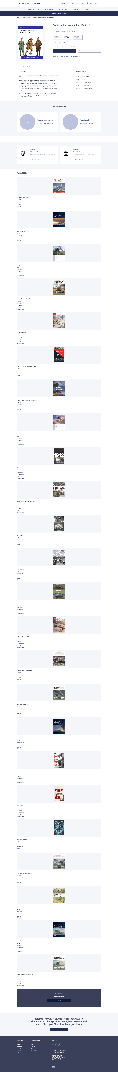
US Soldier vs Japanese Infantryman (25, 907)
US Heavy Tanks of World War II (24, 670)
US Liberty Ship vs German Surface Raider (26, 400)
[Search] (82, 3)
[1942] (59, 456)
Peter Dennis (84, 120)
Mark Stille (19, 202)
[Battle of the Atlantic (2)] (59, 185)
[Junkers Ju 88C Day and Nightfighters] (59, 625)
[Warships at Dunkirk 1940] (59, 692)
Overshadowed (20, 569)
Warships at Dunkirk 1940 (23, 704)
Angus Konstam (20, 235)
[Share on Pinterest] (25, 66)
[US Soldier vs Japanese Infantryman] (59, 895)
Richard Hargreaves (20, 472)
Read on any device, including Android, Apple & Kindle (65, 56)
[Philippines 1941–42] (59, 253)
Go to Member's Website (35, 159)
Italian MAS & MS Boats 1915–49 (24, 873)
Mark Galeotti (19, 810)
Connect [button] (87, 9)
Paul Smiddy (19, 844)
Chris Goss (19, 641)
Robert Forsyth (20, 337)
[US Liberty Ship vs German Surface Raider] (59, 388)
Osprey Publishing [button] (33, 9)
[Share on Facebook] (21, 66)
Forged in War (20, 805)
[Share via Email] (28, 66)
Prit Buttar (19, 776)
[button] (91, 3)
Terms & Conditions (21, 1048)
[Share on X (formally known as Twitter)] (23, 66)
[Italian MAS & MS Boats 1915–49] (59, 861)
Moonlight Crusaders (22, 839)
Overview (18, 1044)
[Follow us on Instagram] (56, 1045)
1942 (18, 467)
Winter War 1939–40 (21, 434)
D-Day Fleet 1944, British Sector (24, 941)
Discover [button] (76, 9)
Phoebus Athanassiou (45, 120)
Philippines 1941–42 (21, 265)
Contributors (63, 9)
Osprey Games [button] (49, 9)
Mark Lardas (19, 269)
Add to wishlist (89, 51)
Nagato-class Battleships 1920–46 (25, 974)
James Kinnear (19, 506)
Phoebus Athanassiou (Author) (60, 31)
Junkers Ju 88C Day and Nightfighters (25, 636)
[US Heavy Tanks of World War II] (59, 658)
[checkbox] (57, 37)
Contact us (33, 1046)
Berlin (18, 772)
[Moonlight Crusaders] (59, 827)
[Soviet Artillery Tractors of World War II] (59, 489)
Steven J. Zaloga (20, 303)
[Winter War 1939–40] (59, 422)
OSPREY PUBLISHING (24, 17)
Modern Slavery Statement (22, 1050)
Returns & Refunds (34, 1050)
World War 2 (35, 17)
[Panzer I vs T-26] (59, 591)
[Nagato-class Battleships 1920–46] (59, 962)
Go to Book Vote (77, 159)
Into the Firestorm (21, 535)
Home (18, 17)
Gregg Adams (19, 911)
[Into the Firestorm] (59, 523)
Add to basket (64, 51)
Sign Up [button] (59, 1000)
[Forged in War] (59, 793)
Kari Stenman (19, 438)
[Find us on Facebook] (53, 1045)
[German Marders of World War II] (59, 287)
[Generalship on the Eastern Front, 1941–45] (59, 354)
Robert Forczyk (20, 370)
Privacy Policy (19, 1046)
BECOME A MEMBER (59, 1029)
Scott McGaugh (20, 539)
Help (32, 1044)
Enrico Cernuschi (20, 877)
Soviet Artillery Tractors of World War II (26, 501)
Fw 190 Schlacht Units (22, 332)
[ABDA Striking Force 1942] (59, 219)
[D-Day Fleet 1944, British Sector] (59, 929)
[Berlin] (59, 760)
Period (30, 17)
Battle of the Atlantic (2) (22, 197)
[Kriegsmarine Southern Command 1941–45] (59, 726)
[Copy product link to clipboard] (30, 66)
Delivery (32, 1048)
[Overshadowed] (59, 557)
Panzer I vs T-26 (20, 603)
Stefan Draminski (20, 979)
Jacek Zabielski (20, 607)
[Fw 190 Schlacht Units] (59, 320)
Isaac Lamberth (20, 573)
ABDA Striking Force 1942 (22, 231)
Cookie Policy (19, 1052)
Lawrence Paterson (20, 742)
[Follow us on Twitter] (59, 1045)
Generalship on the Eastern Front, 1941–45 (27, 366)
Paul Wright (19, 945)
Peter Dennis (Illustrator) (74, 31)
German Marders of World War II (24, 298)
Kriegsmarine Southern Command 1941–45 (27, 738)
